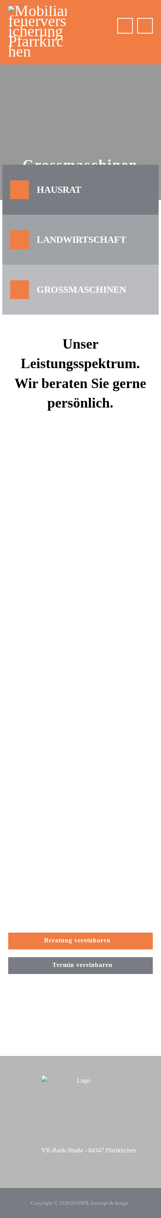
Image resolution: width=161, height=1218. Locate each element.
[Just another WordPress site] (37, 31)
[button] (145, 26)
